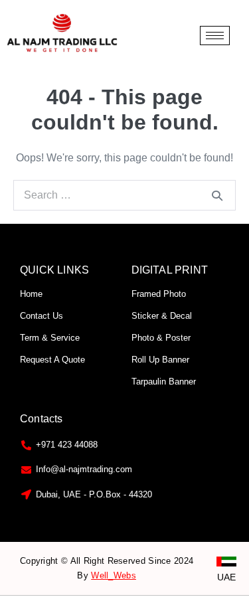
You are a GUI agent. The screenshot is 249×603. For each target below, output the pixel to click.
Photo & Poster (161, 338)
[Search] (217, 195)
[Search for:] (124, 195)
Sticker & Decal (161, 316)
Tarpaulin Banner (163, 382)
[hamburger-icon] (215, 35)
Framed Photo (158, 294)
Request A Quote (52, 360)
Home (31, 294)
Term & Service (50, 338)
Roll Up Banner (160, 360)
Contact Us (41, 316)
